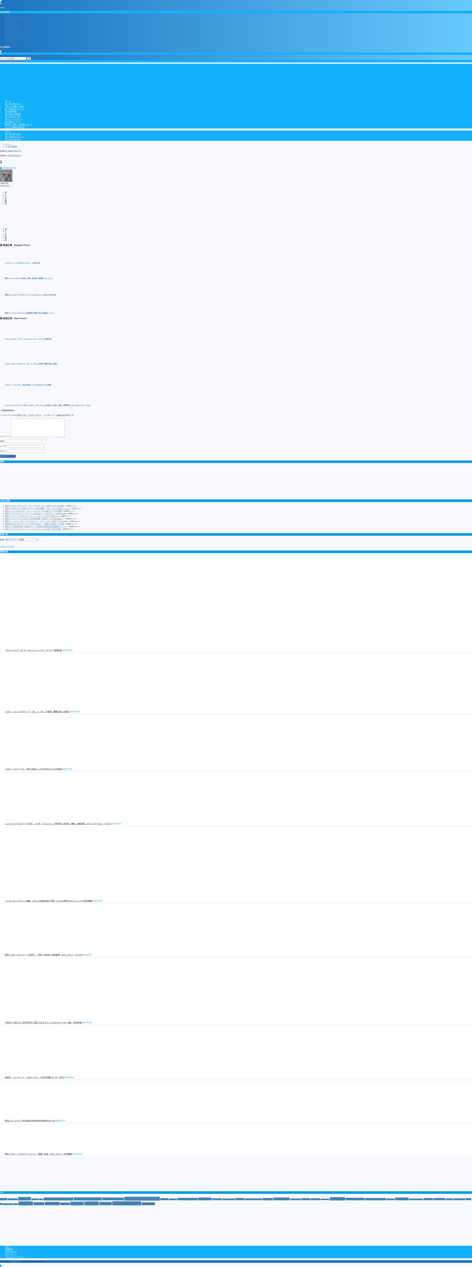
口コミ (52, 1203)
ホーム (8, 101)
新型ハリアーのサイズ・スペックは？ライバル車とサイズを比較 (33, 511)
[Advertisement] (236, 81)
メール (3, 446)
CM (3, 1199)
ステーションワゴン (253, 1199)
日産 (65, 1204)
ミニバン (439, 1199)
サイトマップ (11, 1254)
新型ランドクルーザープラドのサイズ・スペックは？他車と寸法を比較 (36, 521)
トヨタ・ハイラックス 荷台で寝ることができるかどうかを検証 (33, 769)
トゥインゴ (325, 1199)
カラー (164, 1199)
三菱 (15, 1204)
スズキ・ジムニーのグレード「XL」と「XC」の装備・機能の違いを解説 (37, 712)
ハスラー (390, 1199)
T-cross (34, 1199)
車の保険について (13, 22)
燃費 (77, 1203)
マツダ (428, 1199)
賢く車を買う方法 (13, 27)
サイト (3, 451)
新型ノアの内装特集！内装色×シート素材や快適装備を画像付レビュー (36, 527)
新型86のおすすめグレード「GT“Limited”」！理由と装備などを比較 (35, 524)
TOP (7, 1247)
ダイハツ (315, 1199)
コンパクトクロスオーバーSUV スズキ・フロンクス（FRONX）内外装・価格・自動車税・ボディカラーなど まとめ (58, 824)
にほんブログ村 (7, 546)
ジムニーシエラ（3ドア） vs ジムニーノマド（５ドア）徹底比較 (34, 650)
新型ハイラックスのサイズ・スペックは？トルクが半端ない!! (32, 516)
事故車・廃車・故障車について (18, 19)
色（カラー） (126, 1203)
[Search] (29, 58)
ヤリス (449, 1199)
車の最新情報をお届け (11, 61)
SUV (24, 1198)
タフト (306, 1199)
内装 (38, 1203)
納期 (105, 1203)
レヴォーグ (7, 1204)
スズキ (240, 1199)
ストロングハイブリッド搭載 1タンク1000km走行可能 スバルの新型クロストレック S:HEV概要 (49, 901)
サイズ (205, 1199)
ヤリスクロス (459, 1199)
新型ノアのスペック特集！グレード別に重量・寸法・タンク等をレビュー (37, 508)
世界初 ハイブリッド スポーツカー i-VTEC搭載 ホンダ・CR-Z (34, 1077)
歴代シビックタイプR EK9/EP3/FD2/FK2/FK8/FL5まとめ (30, 1121)
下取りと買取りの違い (15, 37)
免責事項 (9, 1249)
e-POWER (13, 1199)
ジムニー (217, 1199)
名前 (2, 441)
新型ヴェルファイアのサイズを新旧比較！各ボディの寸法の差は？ (34, 519)
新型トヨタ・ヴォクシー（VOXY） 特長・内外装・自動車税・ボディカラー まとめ (43, 955)
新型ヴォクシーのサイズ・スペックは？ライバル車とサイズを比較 (34, 506)
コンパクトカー (188, 1199)
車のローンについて (14, 24)
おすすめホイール (142, 1199)
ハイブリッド (355, 1199)
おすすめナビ (113, 1199)
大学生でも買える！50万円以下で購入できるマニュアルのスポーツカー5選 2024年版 (43, 1023)
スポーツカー (295, 1199)
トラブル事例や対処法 (15, 16)
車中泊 (148, 1203)
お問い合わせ (11, 42)
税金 (91, 1203)
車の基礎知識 (11, 32)
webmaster (5, 185)
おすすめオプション (58, 1199)
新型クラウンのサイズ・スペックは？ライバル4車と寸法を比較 (33, 529)
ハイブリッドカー (375, 1199)
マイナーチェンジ (416, 1199)
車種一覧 (4, 540)
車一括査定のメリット (15, 35)
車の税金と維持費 (13, 29)
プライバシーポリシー (15, 1257)
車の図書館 (5, 47)
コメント (5, 436)
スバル (267, 1199)
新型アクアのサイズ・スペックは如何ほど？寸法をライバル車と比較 (35, 514)
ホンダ (402, 1199)
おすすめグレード (88, 1198)
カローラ (173, 1199)
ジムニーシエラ (228, 1199)
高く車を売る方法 (13, 40)
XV (41, 1199)
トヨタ (337, 1198)
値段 (25, 1203)
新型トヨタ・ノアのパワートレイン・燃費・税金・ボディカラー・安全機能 (38, 1154)
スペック (281, 1199)
